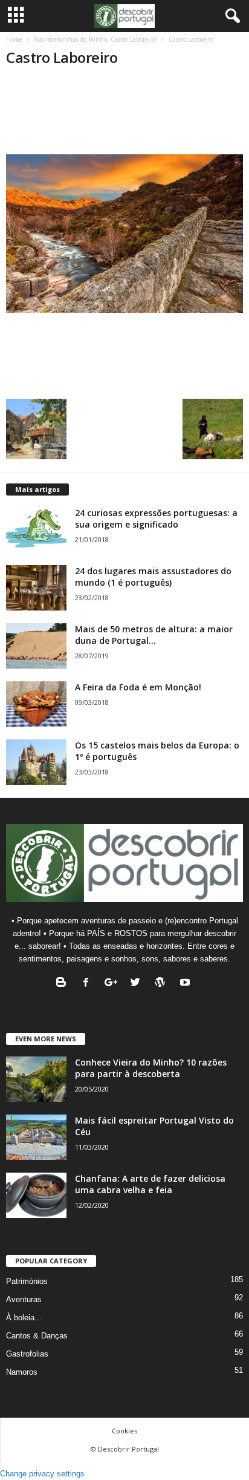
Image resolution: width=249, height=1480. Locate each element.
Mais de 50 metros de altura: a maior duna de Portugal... (154, 634)
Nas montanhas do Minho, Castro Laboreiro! (95, 39)
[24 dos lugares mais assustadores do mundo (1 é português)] (36, 588)
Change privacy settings (42, 1473)
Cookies (124, 1430)
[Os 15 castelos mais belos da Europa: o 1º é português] (36, 762)
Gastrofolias (27, 1353)
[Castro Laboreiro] (124, 233)
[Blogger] (63, 983)
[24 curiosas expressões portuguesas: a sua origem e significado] (36, 529)
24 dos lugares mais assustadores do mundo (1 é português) (153, 576)
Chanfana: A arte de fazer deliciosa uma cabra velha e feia (150, 1184)
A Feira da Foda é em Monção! (138, 687)
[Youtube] (186, 983)
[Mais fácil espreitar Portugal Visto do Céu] (36, 1137)
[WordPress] (162, 983)
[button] (230, 16)
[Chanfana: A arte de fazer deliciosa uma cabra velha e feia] (36, 1195)
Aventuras (24, 1299)
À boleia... (24, 1317)
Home (14, 39)
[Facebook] (88, 983)
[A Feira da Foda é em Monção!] (36, 704)
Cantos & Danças (37, 1335)
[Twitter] (138, 983)
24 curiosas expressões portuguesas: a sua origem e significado (156, 518)
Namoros (21, 1372)
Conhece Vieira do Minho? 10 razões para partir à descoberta (151, 1067)
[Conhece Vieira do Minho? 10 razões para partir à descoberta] (36, 1079)
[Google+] (113, 983)
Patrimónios (27, 1281)
